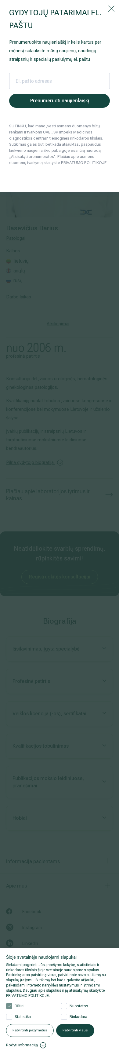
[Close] (111, 8)
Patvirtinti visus (75, 1030)
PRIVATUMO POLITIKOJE (27, 996)
